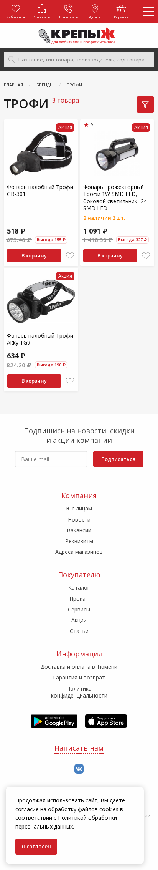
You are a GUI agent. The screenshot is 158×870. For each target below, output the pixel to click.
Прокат (79, 598)
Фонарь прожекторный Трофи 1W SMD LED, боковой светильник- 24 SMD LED (115, 197)
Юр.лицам (79, 508)
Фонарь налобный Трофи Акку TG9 (40, 339)
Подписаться (118, 459)
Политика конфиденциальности (79, 692)
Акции (79, 620)
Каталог (79, 587)
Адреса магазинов (79, 551)
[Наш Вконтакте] (79, 769)
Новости (79, 519)
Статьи (79, 631)
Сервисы (79, 609)
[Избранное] (70, 256)
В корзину (34, 255)
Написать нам (79, 747)
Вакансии (79, 530)
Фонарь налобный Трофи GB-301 (40, 190)
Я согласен (36, 846)
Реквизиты (79, 541)
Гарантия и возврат (79, 677)
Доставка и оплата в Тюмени (79, 666)
